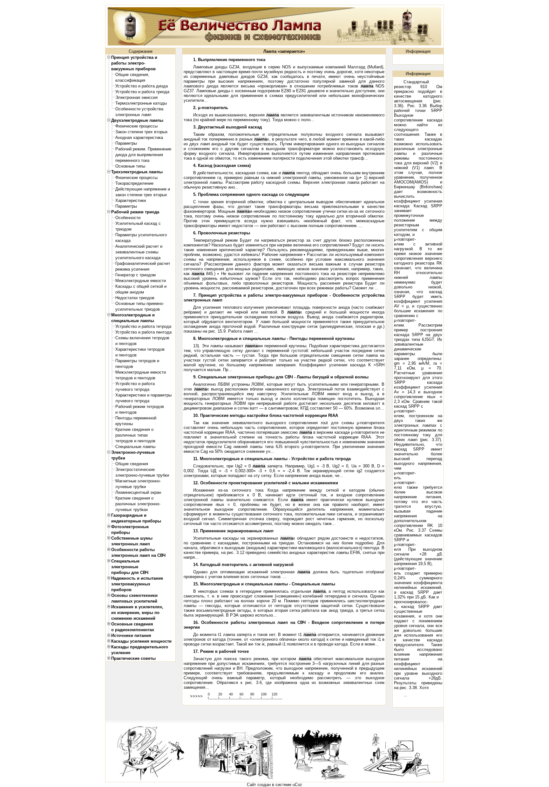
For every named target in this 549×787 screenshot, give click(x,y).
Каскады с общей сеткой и (140, 286)
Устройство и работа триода (142, 91)
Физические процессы (136, 126)
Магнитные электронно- (138, 481)
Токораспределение (134, 183)
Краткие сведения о (134, 429)
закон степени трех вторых (141, 194)
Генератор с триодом (135, 275)
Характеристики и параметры (143, 395)
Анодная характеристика (139, 137)
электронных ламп (133, 114)
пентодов (124, 366)
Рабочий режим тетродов (139, 406)
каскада (123, 240)
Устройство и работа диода (141, 86)
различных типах (131, 435)
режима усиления (132, 269)
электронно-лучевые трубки (142, 475)
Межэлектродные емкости (140, 280)
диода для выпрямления (139, 154)
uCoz (297, 784)
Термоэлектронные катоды (141, 103)
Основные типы (130, 166)
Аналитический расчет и (138, 246)
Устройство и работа (135, 383)
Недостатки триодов (134, 297)
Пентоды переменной (135, 418)
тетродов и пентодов (135, 378)
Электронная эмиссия (136, 97)
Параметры (126, 143)
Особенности (127, 217)
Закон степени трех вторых (141, 131)
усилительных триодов (137, 309)
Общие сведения (131, 463)
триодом (123, 229)
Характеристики (130, 200)
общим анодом (129, 292)
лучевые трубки (130, 486)
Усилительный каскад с (138, 223)
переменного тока (132, 160)
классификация (130, 80)
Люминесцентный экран (138, 492)
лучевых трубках (131, 509)
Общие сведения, (132, 74)
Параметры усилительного (141, 234)
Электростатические (135, 469)
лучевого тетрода (132, 389)
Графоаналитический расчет (142, 263)
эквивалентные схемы (136, 252)
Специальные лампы (135, 446)
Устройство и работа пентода (143, 332)
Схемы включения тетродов (142, 337)
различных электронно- (137, 503)
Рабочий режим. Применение (143, 149)
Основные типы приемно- (139, 303)
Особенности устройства (139, 109)
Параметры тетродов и (137, 360)
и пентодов (126, 343)
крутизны (124, 423)
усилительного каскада (137, 257)
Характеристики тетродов (140, 349)
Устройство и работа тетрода (143, 326)
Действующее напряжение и (142, 189)
